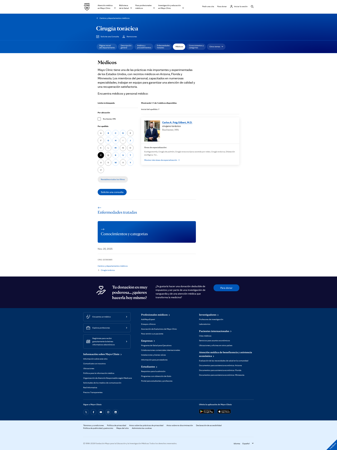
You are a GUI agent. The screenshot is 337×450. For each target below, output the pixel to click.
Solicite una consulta (112, 192)
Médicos (179, 46)
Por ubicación (104, 112)
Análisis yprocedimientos (144, 46)
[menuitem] (107, 46)
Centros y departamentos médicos (115, 18)
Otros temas (214, 46)
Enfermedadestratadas (163, 46)
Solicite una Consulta (110, 36)
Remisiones (132, 36)
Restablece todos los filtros (113, 179)
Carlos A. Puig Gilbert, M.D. (177, 122)
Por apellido (103, 126)
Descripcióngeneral (126, 46)
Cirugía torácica (117, 28)
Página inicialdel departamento (107, 46)
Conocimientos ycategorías (196, 46)
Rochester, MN (109, 119)
